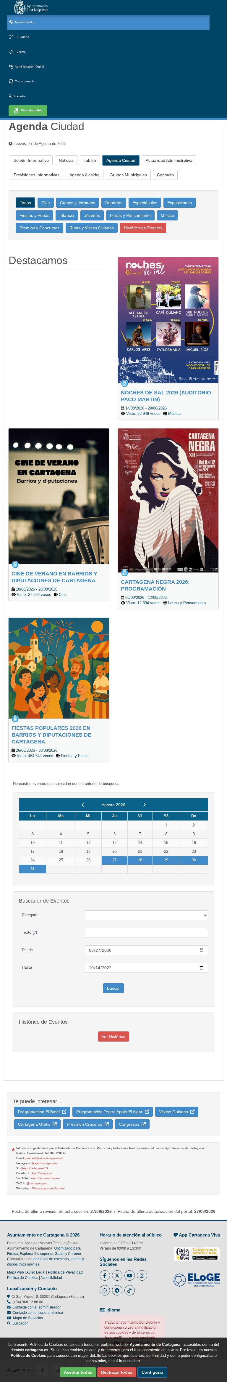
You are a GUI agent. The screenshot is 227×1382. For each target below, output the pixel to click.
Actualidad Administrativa (169, 160)
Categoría (30, 915)
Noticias (66, 160)
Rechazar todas (116, 1372)
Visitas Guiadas (174, 1111)
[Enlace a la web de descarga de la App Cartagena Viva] (197, 1251)
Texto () (29, 932)
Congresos (130, 1124)
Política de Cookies (22, 1278)
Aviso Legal (35, 1272)
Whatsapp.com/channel (48, 1188)
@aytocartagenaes (45, 1163)
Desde (27, 950)
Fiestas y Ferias (34, 215)
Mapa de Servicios (27, 1318)
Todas (25, 202)
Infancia (66, 215)
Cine (45, 202)
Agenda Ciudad (120, 160)
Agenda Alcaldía (84, 174)
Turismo (20, 51)
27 (114, 860)
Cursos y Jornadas (77, 202)
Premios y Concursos (39, 227)
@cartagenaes (37, 1183)
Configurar (152, 1372)
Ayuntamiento (24, 22)
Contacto (165, 174)
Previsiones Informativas (36, 174)
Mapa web (15, 1272)
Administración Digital (29, 66)
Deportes (113, 202)
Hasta (27, 967)
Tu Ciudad (21, 37)
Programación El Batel (40, 1111)
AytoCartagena (41, 1173)
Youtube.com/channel (45, 1178)
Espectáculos (144, 202)
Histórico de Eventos (143, 227)
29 (166, 860)
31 (32, 869)
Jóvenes (92, 215)
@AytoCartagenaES (34, 1168)
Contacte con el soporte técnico (37, 1313)
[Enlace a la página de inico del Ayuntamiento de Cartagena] (30, 7)
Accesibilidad (51, 1278)
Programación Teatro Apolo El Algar (110, 1111)
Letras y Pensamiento (130, 215)
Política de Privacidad (65, 1272)
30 (194, 860)
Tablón (90, 160)
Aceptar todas (78, 1372)
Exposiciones (179, 202)
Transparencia (24, 81)
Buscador (19, 96)
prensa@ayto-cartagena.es (44, 1158)
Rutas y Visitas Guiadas (91, 227)
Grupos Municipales (128, 174)
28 (140, 860)
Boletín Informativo (31, 160)
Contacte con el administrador (36, 1307)
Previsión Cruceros (86, 1124)
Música (167, 215)
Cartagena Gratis (35, 1124)
